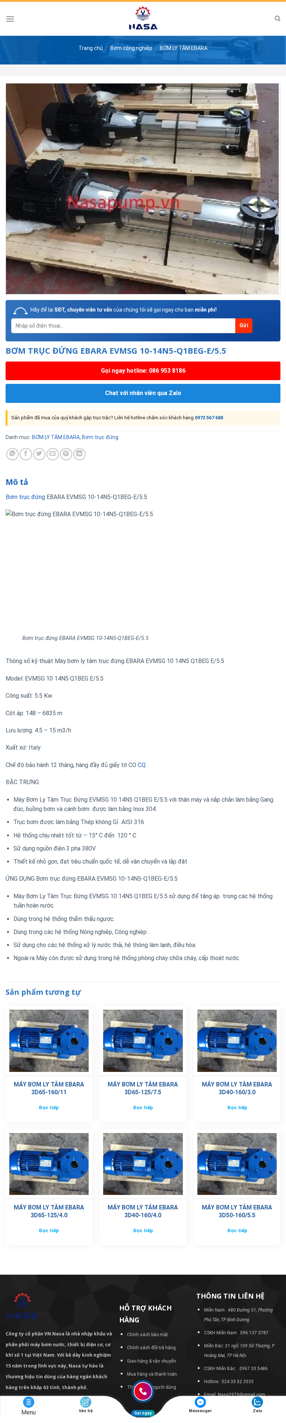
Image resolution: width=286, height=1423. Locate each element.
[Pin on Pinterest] (66, 454)
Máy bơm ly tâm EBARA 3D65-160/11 (49, 1088)
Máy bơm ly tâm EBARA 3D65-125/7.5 (143, 1088)
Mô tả (17, 482)
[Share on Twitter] (39, 454)
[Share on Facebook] (26, 454)
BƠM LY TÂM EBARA (183, 48)
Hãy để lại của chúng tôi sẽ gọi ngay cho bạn (124, 310)
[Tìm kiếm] (277, 19)
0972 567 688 (209, 417)
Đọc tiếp (49, 1107)
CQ (142, 765)
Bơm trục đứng (100, 437)
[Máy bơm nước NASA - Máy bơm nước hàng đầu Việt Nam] (143, 19)
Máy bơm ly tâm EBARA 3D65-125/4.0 (49, 1211)
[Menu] (10, 19)
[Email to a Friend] (53, 454)
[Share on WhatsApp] (12, 454)
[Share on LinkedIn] (79, 454)
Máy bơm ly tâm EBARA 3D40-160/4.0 (143, 1211)
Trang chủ (91, 48)
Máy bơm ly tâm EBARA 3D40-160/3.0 (237, 1088)
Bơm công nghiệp (131, 48)
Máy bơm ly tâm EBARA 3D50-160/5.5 (237, 1211)
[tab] (17, 482)
